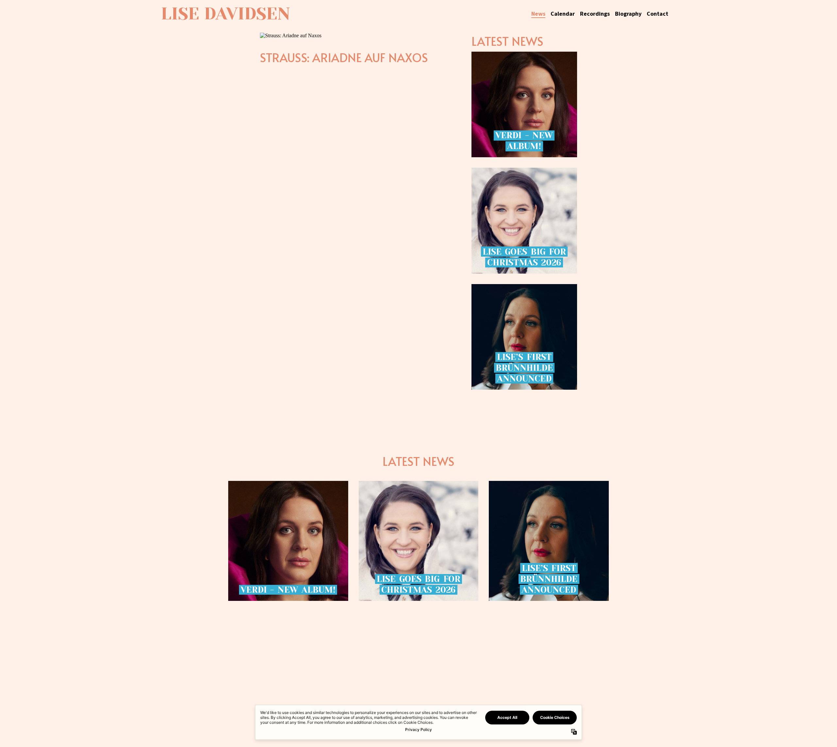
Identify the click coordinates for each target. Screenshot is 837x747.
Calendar (563, 14)
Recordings (595, 14)
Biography (628, 14)
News (538, 14)
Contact (657, 14)
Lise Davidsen (225, 14)
